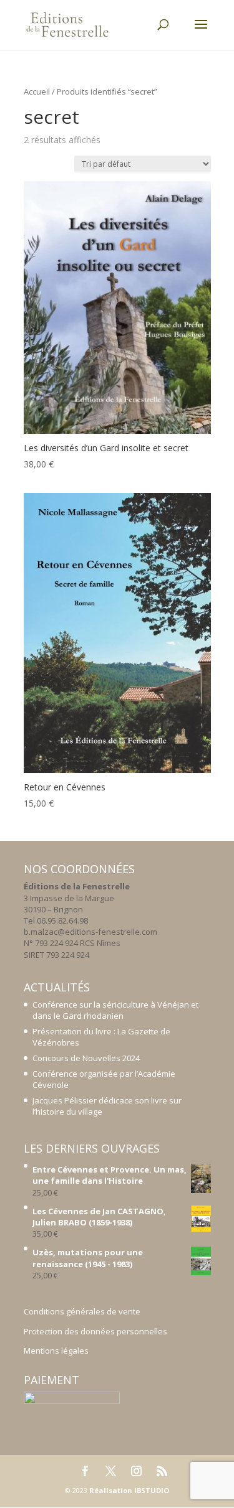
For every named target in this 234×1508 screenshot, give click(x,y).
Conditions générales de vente (82, 1311)
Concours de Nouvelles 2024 (86, 1058)
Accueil (37, 91)
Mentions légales (56, 1350)
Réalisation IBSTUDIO (129, 1490)
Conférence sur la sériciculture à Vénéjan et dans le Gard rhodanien (115, 1010)
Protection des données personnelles (95, 1331)
